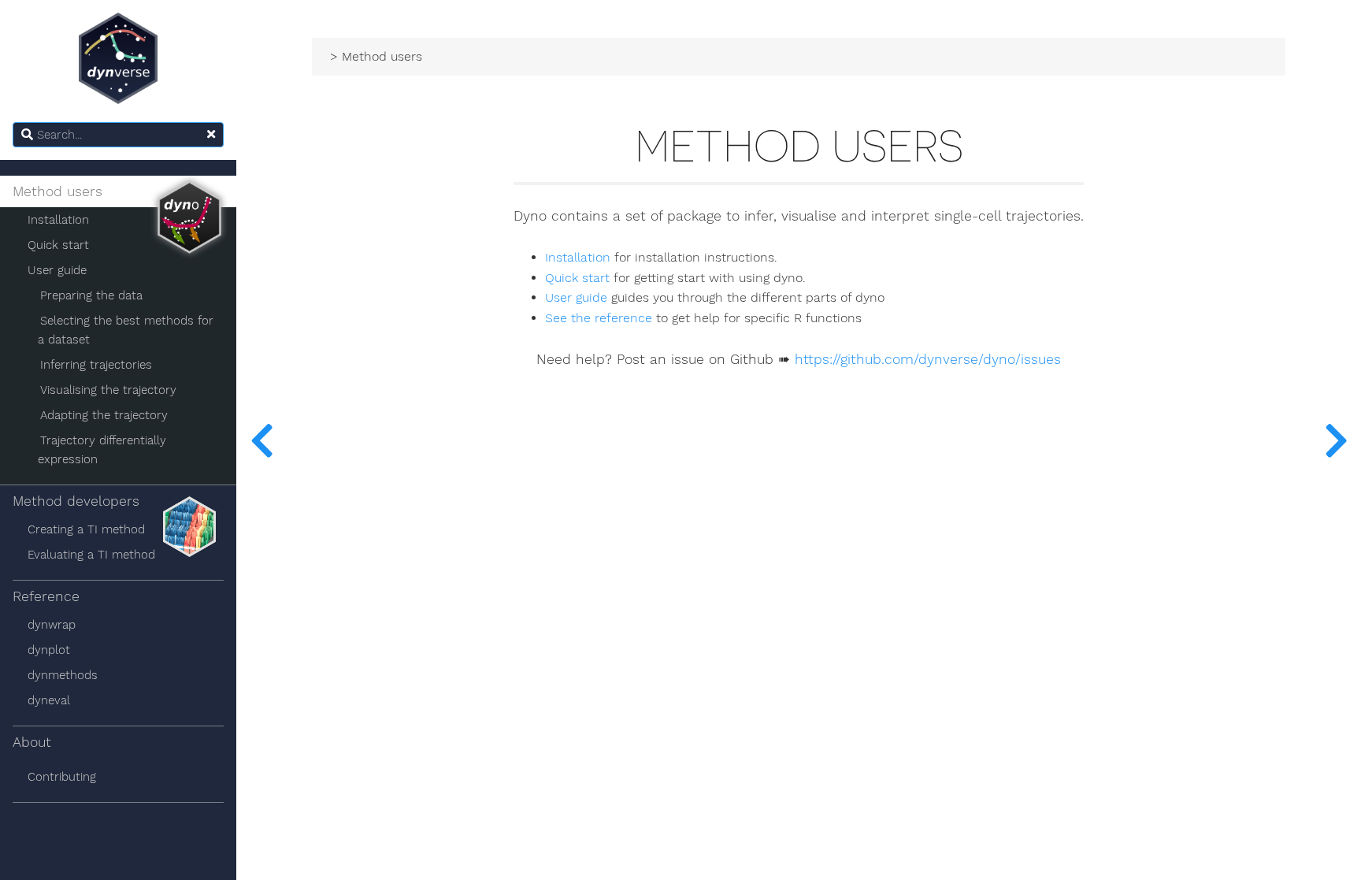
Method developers (76, 501)
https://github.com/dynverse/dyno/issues (928, 359)
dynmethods (63, 675)
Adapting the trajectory (104, 415)
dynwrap (52, 625)
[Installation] (1336, 440)
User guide (57, 270)
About (32, 742)
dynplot (49, 650)
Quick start (58, 245)
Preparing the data (91, 295)
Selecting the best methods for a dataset (125, 330)
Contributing (62, 777)
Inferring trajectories (96, 365)
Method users (57, 191)
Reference (46, 596)
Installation (58, 220)
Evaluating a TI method (91, 555)
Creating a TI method (86, 529)
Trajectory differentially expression (102, 449)
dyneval (49, 700)
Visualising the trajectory (108, 390)
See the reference (598, 318)
